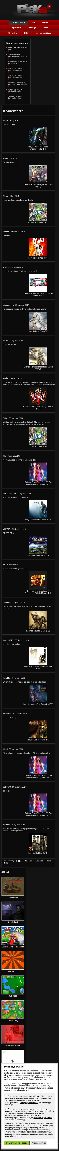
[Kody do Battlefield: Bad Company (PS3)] (38, 664)
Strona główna (19, 22)
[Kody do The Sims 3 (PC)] (38, 220)
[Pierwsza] (16, 861)
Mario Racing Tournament (13, 947)
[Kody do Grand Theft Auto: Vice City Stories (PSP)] (38, 291)
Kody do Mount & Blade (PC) (38, 631)
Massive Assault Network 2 (38, 555)
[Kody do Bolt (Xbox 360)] (38, 256)
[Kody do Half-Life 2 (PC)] (38, 851)
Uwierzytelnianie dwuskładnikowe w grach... (18, 55)
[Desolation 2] (13, 920)
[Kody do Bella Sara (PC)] (38, 329)
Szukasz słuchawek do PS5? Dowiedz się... (16, 69)
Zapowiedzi (16, 28)
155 (37, 861)
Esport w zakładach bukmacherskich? (15, 97)
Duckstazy (13, 971)
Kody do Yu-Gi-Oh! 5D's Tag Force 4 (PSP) (38, 408)
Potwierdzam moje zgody (16, 1143)
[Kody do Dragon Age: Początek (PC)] (38, 702)
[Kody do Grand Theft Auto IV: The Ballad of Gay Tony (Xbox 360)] (38, 480)
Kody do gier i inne (43, 33)
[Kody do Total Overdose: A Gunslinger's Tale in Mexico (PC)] (38, 589)
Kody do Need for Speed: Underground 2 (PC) (38, 148)
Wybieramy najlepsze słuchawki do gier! (16, 90)
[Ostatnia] (7, 863)
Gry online (12, 33)
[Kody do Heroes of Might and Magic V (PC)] (38, 365)
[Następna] (4, 863)
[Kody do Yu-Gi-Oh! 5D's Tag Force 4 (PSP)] (38, 405)
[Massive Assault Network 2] (38, 553)
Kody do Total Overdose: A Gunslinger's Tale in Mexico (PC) (38, 592)
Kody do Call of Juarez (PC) (38, 740)
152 (26, 861)
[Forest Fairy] (13, 1018)
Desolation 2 (13, 922)
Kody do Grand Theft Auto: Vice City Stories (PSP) (38, 294)
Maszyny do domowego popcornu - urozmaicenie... (18, 83)
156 (41, 861)
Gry (33, 22)
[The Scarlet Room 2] (13, 1043)
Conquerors (13, 897)
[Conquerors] (13, 895)
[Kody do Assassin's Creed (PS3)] (38, 518)
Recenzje (32, 28)
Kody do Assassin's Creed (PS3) (38, 520)
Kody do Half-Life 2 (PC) (38, 853)
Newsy (45, 22)
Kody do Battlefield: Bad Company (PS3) (38, 667)
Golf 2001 (13, 996)
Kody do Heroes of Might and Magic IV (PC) (38, 186)
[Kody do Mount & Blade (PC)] (38, 629)
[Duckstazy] (13, 969)
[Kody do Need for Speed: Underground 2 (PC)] (38, 145)
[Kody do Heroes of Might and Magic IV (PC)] (38, 182)
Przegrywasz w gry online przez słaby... (17, 62)
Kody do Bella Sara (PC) (38, 331)
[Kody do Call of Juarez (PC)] (38, 738)
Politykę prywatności (29, 1103)
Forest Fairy (13, 1021)
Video (45, 28)
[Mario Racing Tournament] (13, 945)
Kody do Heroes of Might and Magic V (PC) (38, 368)
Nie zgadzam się (39, 1143)
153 (30, 861)
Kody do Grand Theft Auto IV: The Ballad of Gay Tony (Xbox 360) (38, 483)
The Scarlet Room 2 (12, 1045)
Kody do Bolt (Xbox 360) (38, 258)
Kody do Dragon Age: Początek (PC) (38, 704)
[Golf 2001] (13, 994)
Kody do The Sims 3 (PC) (38, 222)
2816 (49, 861)
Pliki (26, 33)
